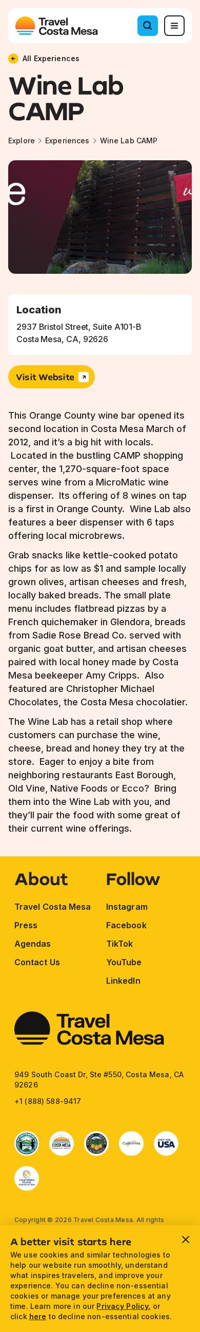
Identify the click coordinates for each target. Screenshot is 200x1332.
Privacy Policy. (123, 1306)
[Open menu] (174, 25)
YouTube (124, 962)
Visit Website (45, 377)
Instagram (127, 907)
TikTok (119, 944)
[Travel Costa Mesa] (56, 25)
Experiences (67, 140)
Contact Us (37, 962)
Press (25, 925)
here (38, 1316)
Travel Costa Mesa (52, 907)
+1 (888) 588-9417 (47, 1101)
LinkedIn (123, 980)
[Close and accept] (185, 1239)
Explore (21, 140)
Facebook (126, 925)
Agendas (32, 944)
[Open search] (147, 25)
